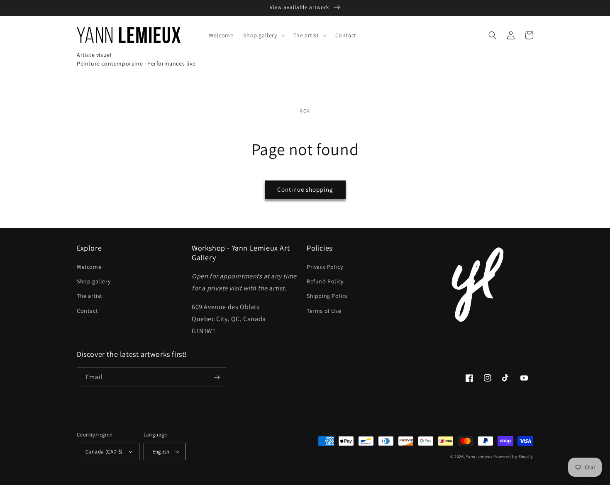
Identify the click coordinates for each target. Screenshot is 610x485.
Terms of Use (324, 310)
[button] (263, 35)
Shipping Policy (327, 296)
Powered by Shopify (513, 456)
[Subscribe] (216, 377)
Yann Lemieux (479, 456)
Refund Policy (325, 281)
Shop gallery (93, 281)
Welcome (89, 267)
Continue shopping (305, 189)
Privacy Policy (325, 267)
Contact (87, 310)
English (161, 451)
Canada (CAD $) (104, 451)
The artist (89, 296)
